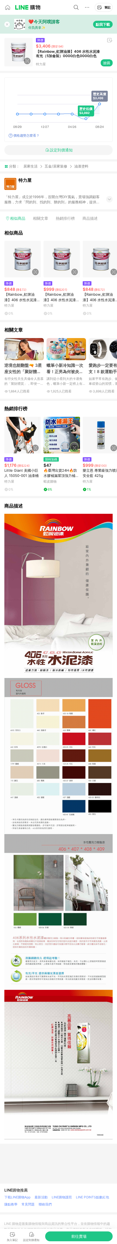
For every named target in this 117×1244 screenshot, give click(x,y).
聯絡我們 (45, 1204)
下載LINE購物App (17, 1197)
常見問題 (28, 1204)
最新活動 (41, 1197)
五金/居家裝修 (56, 166)
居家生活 (30, 166)
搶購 (106, 63)
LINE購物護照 (62, 1197)
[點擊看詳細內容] (22, 259)
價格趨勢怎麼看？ (26, 135)
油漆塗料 (81, 166)
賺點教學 (10, 1204)
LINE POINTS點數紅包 (92, 1197)
